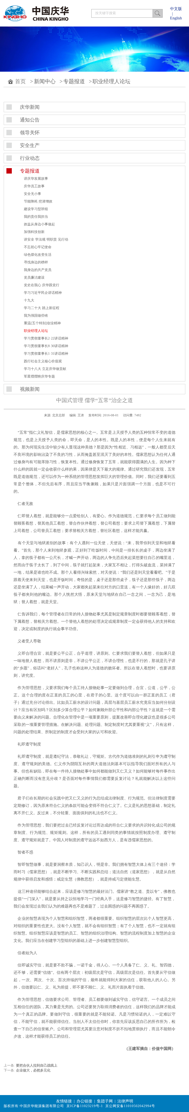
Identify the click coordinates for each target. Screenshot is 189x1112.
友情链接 (64, 1101)
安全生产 (30, 145)
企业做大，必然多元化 (33, 1070)
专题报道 (74, 81)
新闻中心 (45, 81)
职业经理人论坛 (111, 81)
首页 (20, 81)
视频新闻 (30, 389)
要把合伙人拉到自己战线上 (36, 1065)
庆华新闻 (30, 107)
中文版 (176, 9)
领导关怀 (30, 132)
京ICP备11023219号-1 (84, 1106)
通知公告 (30, 119)
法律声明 (125, 1101)
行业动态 (30, 158)
